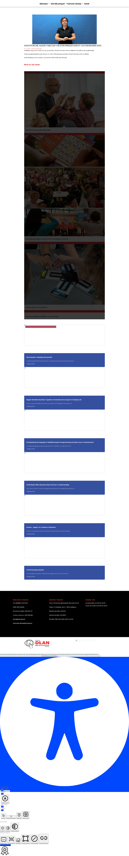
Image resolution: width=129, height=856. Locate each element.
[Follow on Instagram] (58, 626)
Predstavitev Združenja (74, 3)
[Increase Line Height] (2, 807)
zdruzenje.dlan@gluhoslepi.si (22, 623)
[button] (99, 656)
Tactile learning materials (35, 570)
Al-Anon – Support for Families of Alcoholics (41, 527)
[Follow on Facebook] (52, 626)
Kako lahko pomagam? (58, 3)
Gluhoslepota (44, 3)
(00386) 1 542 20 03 (22, 603)
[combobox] (49, 655)
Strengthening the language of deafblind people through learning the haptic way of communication (60, 442)
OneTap (6, 789)
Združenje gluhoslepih (36, 48)
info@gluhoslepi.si (19, 619)
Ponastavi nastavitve (5, 845)
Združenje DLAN (31, 364)
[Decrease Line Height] (2, 810)
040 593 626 (29, 615)
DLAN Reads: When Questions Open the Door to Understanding (47, 485)
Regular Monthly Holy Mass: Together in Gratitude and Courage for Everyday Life (53, 400)
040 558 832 (20, 607)
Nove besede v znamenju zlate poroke (39, 357)
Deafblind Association (32, 326)
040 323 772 (28, 611)
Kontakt (86, 3)
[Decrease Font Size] (2, 794)
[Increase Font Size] (2, 790)
